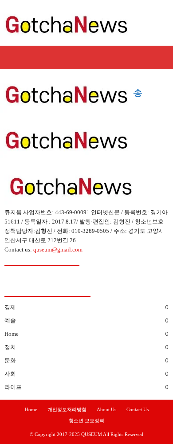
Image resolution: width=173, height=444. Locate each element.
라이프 (13, 387)
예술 (10, 320)
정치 (10, 347)
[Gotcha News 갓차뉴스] (86, 23)
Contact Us (137, 409)
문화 (10, 360)
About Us (106, 409)
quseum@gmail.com (58, 249)
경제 (10, 307)
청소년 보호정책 (86, 420)
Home (11, 333)
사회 (10, 373)
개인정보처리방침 (66, 409)
